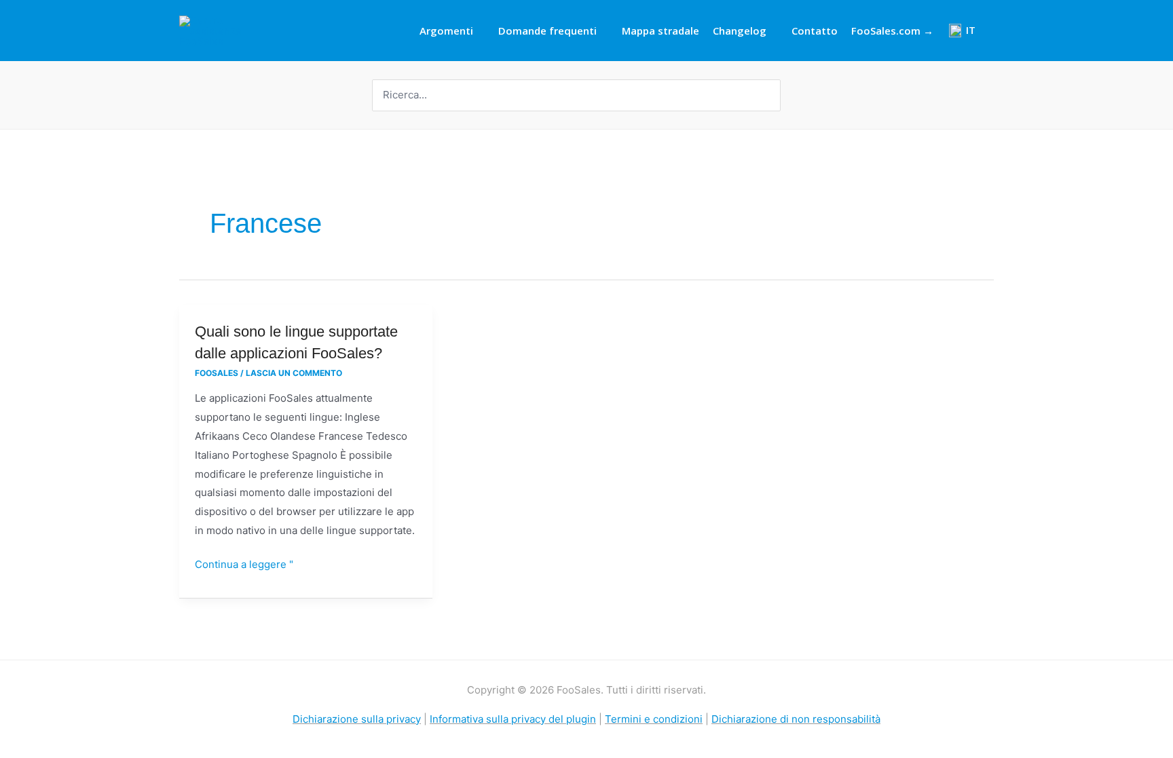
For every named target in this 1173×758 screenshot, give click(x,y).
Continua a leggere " (244, 563)
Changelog (739, 30)
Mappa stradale (660, 30)
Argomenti (446, 30)
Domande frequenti (547, 30)
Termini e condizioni (654, 719)
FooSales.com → (892, 30)
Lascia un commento (294, 373)
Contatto (815, 30)
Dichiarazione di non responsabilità (795, 719)
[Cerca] (772, 95)
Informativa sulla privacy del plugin (513, 719)
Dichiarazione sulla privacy (357, 719)
